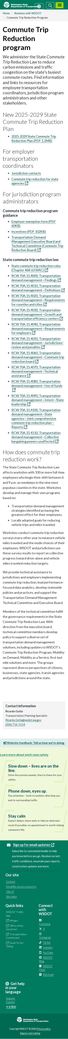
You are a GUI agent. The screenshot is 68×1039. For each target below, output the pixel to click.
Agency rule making (30, 1033)
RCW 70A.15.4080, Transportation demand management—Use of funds (36, 383)
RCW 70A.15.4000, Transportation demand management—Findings (36, 278)
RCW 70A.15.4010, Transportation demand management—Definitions (36, 288)
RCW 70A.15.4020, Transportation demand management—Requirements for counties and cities (38, 300)
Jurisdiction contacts (26, 173)
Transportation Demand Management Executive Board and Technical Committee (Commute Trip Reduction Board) (37, 243)
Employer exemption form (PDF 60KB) (33, 223)
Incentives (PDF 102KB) (28, 231)
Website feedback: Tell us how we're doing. (35, 742)
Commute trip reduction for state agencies (34, 181)
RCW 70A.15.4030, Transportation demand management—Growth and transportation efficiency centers (36, 314)
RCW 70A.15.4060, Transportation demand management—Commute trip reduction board (37, 357)
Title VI (10, 891)
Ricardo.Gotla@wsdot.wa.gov (23, 720)
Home (6, 13)
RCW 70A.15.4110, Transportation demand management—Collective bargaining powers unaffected (36, 437)
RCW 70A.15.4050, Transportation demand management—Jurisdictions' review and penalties (37, 343)
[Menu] (59, 5)
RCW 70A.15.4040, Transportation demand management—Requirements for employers (38, 328)
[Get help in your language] (39, 6)
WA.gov (13, 920)
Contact (10, 881)
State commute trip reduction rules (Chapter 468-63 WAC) (36, 268)
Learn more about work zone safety (24, 754)
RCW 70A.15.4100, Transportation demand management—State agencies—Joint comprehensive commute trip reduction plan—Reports (36, 418)
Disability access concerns (21, 886)
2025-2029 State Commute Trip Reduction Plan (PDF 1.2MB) (33, 138)
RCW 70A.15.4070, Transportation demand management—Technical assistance (36, 371)
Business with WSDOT (28, 13)
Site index (11, 896)
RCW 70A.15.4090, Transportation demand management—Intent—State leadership (37, 400)
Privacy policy (44, 1028)
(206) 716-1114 (15, 724)
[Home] (26, 5)
